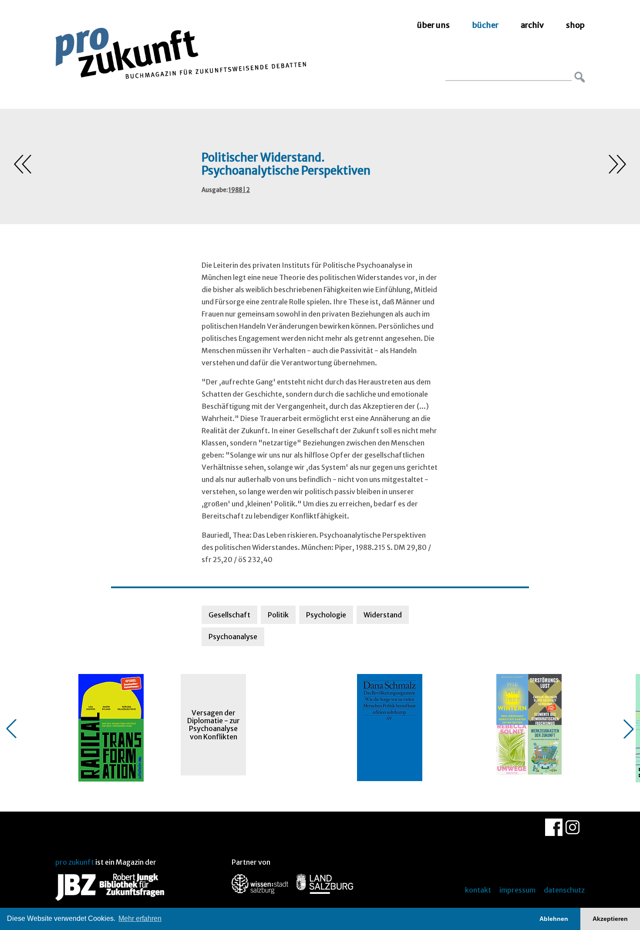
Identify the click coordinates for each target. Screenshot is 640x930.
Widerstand (383, 614)
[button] (11, 728)
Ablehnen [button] (553, 918)
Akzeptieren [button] (610, 918)
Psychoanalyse (233, 636)
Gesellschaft (229, 614)
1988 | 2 (239, 190)
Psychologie (326, 614)
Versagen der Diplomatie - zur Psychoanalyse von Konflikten (213, 724)
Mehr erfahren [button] (140, 918)
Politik (278, 614)
